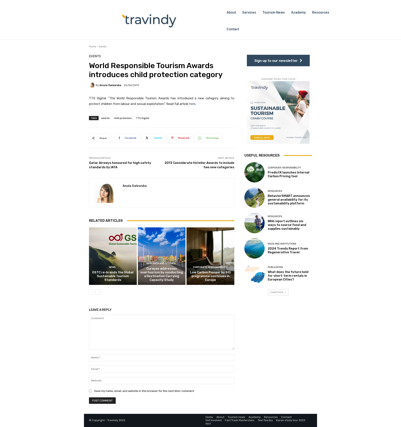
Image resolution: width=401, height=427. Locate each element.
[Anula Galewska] (92, 85)
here (192, 104)
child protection (123, 118)
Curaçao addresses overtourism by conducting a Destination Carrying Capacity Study (161, 274)
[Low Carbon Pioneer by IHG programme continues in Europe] (210, 256)
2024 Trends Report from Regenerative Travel (288, 250)
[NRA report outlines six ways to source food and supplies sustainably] (254, 223)
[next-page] (98, 291)
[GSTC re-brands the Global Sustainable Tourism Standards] (113, 256)
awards (105, 118)
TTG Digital (142, 118)
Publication (275, 267)
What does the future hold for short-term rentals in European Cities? (288, 275)
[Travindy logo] (149, 20)
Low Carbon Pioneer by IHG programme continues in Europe (210, 276)
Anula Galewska (110, 85)
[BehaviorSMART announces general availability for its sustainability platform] (254, 197)
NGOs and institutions (282, 244)
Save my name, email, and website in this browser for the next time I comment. (144, 391)
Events (103, 46)
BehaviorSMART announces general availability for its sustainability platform (289, 199)
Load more (276, 292)
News (112, 267)
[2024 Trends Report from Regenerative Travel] (254, 248)
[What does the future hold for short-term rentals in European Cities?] (254, 274)
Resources (275, 191)
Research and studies (161, 263)
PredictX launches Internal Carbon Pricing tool (288, 174)
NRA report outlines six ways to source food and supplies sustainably (287, 225)
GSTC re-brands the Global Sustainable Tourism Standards (112, 276)
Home (92, 46)
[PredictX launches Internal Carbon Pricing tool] (254, 172)
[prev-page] (91, 291)
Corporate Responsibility (210, 267)
